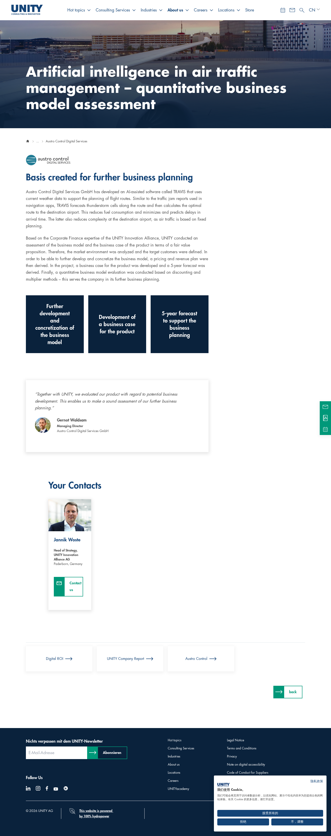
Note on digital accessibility (246, 764)
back (293, 692)
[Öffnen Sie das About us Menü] (187, 10)
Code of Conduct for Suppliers (247, 772)
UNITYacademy (178, 788)
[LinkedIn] (28, 788)
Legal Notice (235, 740)
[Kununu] (65, 788)
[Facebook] (47, 788)
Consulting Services (113, 10)
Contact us (75, 586)
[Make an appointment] (283, 10)
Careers (200, 10)
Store (249, 10)
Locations (226, 10)
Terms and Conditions (241, 748)
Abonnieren (112, 753)
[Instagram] (38, 788)
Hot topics (76, 10)
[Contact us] (292, 10)
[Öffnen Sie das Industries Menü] (161, 10)
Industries (149, 10)
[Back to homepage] (27, 141)
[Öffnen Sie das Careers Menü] (211, 10)
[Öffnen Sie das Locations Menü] (238, 10)
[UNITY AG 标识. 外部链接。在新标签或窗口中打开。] (223, 785)
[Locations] (325, 418)
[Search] (301, 9)
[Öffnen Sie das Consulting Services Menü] (134, 10)
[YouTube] (56, 789)
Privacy (232, 756)
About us (175, 10)
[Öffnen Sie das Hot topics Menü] (89, 10)
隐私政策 (317, 781)
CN (312, 10)
